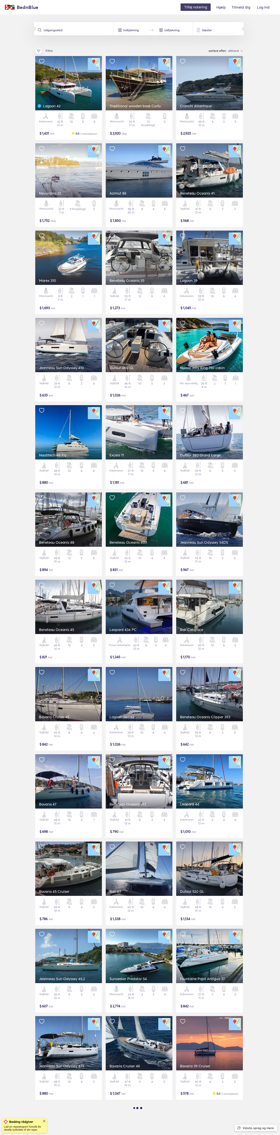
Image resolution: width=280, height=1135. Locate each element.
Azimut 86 (118, 193)
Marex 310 (47, 280)
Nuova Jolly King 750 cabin (202, 368)
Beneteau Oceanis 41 (197, 193)
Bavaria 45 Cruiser (54, 891)
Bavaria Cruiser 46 (125, 1066)
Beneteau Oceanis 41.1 (128, 804)
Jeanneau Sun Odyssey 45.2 (62, 978)
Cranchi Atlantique (196, 106)
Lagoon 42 (52, 106)
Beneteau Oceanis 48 (56, 542)
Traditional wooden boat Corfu (135, 106)
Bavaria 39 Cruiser (195, 1066)
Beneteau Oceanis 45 (56, 629)
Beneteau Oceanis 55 (127, 280)
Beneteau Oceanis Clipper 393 (205, 717)
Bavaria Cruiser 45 (54, 717)
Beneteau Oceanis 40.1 (128, 542)
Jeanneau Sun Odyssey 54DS (204, 542)
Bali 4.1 (115, 891)
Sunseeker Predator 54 (128, 978)
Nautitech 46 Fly (52, 455)
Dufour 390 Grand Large (200, 455)
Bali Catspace (191, 629)
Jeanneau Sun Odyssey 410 (61, 368)
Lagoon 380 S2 (122, 717)
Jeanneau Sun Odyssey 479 (61, 1066)
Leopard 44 (189, 804)
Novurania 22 (50, 193)
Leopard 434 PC (123, 629)
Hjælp (221, 7)
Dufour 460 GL (122, 368)
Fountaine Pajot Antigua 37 (202, 978)
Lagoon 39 (189, 280)
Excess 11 (117, 455)
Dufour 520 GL (192, 891)
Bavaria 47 (47, 804)
